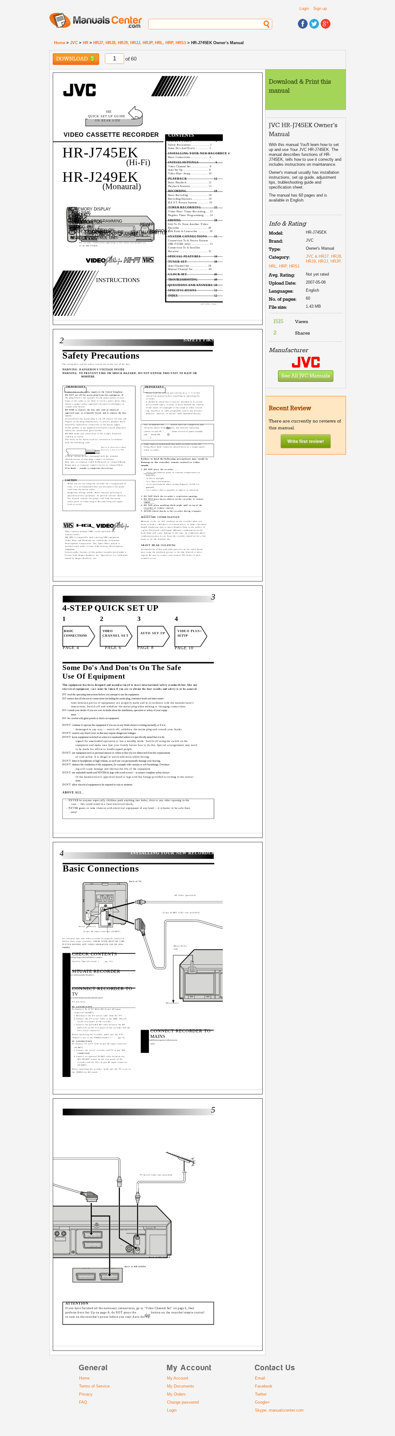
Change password (183, 1402)
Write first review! (305, 441)
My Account (177, 1378)
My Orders (176, 1394)
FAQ (83, 1402)
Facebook (263, 1386)
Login (304, 8)
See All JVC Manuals (305, 376)
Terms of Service (94, 1386)
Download (72, 59)
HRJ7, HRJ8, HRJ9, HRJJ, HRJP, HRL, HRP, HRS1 (139, 42)
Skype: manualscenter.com (279, 1410)
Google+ (262, 1402)
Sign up (320, 8)
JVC (74, 42)
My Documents (180, 1386)
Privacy (86, 1394)
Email (260, 1378)
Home (59, 42)
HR (85, 42)
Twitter (261, 1394)
